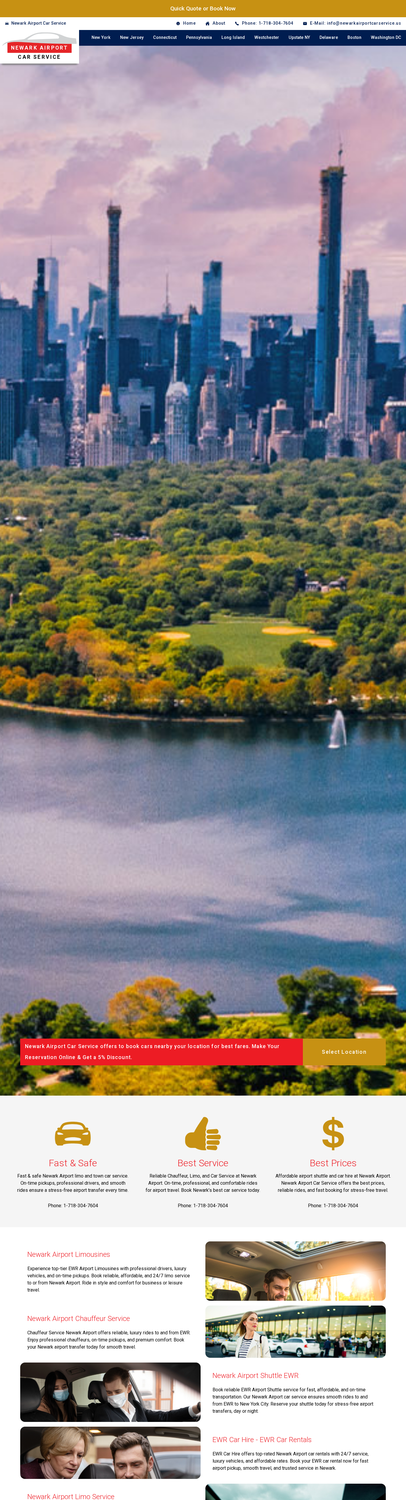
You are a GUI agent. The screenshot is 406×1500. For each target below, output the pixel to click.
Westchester (266, 37)
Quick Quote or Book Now (203, 8)
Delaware (329, 37)
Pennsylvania (199, 37)
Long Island (233, 37)
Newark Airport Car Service (38, 23)
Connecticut (165, 37)
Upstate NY (299, 37)
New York (101, 37)
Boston (354, 37)
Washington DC (386, 37)
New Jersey (132, 37)
